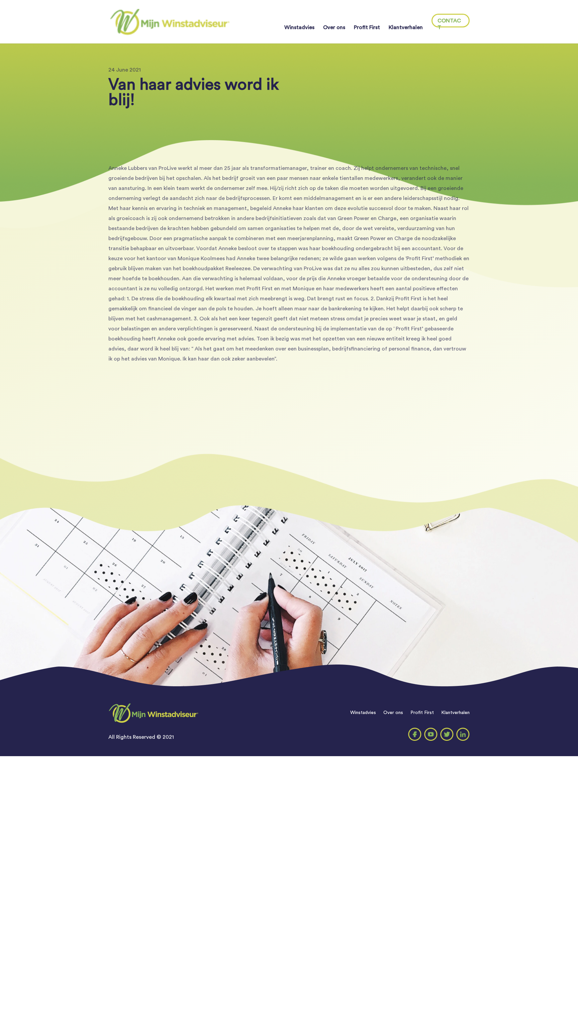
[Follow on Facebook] (414, 734)
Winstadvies (299, 27)
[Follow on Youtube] (431, 734)
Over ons (334, 27)
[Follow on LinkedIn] (463, 734)
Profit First (367, 27)
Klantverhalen (406, 27)
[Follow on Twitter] (447, 734)
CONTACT (449, 22)
